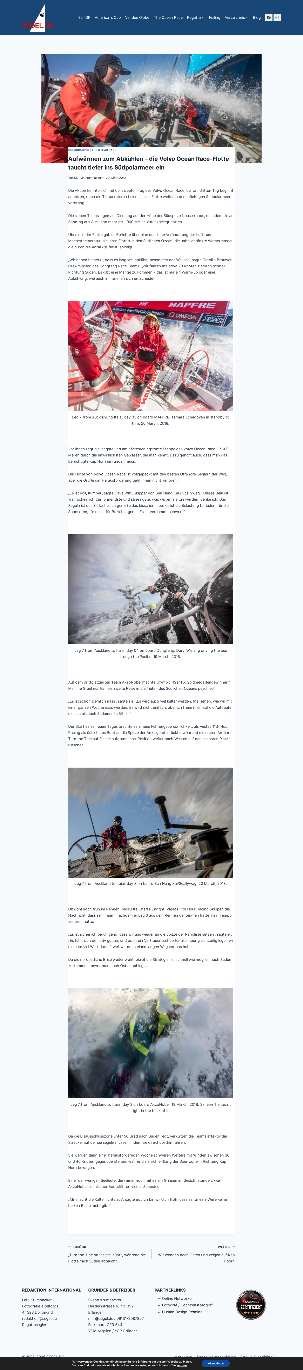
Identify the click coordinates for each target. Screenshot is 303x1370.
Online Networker (177, 1298)
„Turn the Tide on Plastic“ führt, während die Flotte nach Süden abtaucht (107, 1254)
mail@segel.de (100, 1318)
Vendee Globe (137, 17)
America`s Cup (108, 17)
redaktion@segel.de (39, 1318)
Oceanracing (78, 150)
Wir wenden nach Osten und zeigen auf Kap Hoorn (196, 1254)
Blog (257, 17)
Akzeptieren (216, 1363)
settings (182, 1365)
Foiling (214, 17)
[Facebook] (268, 17)
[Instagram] (277, 17)
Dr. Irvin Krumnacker (88, 177)
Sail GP (84, 17)
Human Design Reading (182, 1312)
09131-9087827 (130, 1318)
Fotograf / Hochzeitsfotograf (187, 1305)
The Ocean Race (168, 17)
